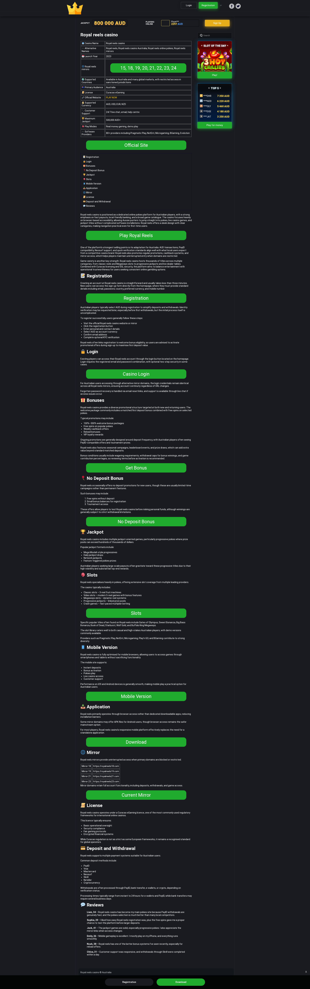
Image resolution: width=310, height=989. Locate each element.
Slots (89, 179)
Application (92, 188)
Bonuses (90, 166)
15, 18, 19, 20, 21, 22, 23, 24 (148, 68)
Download (136, 742)
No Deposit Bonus (95, 170)
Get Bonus (136, 468)
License (90, 197)
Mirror (89, 192)
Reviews (90, 206)
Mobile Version (93, 183)
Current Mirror (136, 795)
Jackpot (90, 174)
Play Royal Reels (136, 235)
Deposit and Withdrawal (98, 201)
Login (89, 161)
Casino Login (136, 374)
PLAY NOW (111, 97)
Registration (92, 157)
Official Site (136, 145)
